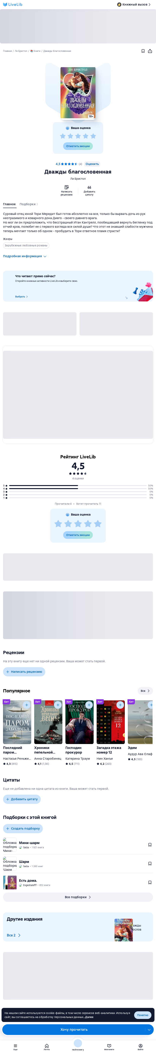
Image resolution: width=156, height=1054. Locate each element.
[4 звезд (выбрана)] (72, 164)
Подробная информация (22, 256)
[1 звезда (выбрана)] (62, 164)
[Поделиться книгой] (150, 51)
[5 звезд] (93, 136)
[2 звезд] (70, 136)
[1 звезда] (63, 136)
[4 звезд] (86, 136)
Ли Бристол (78, 178)
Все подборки (76, 897)
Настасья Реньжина (17, 759)
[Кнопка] (26, 705)
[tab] (10, 205)
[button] (78, 93)
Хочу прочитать (74, 1029)
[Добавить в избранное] (143, 51)
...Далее (89, 1017)
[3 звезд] (78, 136)
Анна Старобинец (47, 759)
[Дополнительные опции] (149, 1029)
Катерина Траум (77, 759)
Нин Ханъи (105, 759)
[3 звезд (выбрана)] (69, 164)
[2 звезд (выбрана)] (65, 164)
